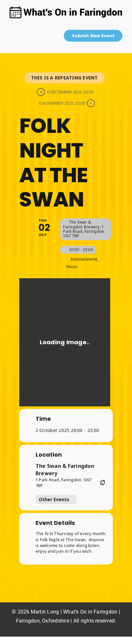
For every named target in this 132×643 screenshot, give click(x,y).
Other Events (54, 499)
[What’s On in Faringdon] (66, 9)
